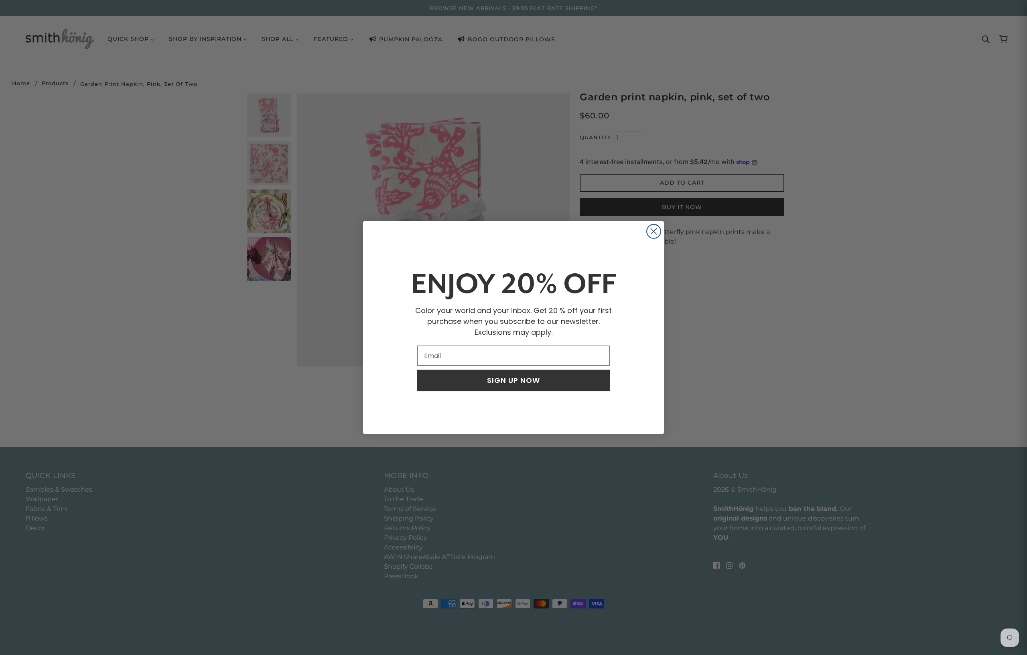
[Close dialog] (654, 231)
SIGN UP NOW (513, 380)
